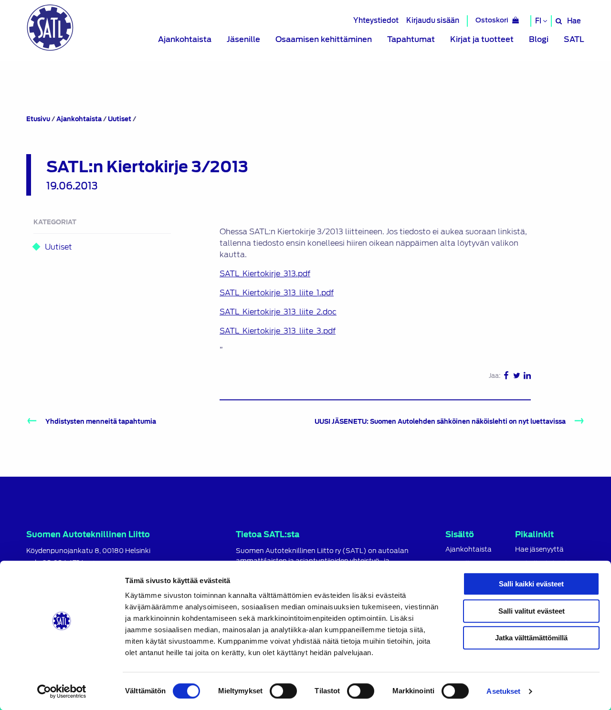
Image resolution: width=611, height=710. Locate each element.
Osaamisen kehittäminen (323, 39)
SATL (574, 39)
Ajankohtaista (184, 39)
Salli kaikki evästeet (531, 584)
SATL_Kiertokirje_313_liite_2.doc (278, 311)
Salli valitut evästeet (531, 611)
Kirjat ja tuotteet (482, 39)
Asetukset (503, 691)
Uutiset (119, 119)
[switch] (283, 691)
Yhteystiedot (376, 20)
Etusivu (38, 119)
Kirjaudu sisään (432, 20)
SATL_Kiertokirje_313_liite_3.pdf (278, 330)
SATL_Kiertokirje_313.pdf (265, 273)
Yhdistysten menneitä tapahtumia (100, 421)
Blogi (538, 39)
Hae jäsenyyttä (539, 549)
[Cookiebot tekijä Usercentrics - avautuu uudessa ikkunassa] (62, 691)
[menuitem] (184, 40)
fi (539, 21)
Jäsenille (243, 39)
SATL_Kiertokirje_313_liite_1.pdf (277, 292)
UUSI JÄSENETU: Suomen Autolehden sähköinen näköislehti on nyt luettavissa (440, 421)
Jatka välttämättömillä (531, 638)
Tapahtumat (411, 39)
